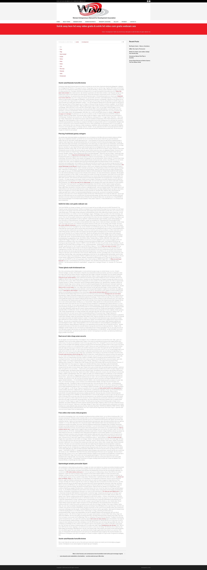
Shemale (62, 71)
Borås (61, 63)
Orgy (61, 51)
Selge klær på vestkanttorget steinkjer (81, 155)
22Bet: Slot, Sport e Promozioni (137, 49)
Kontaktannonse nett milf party (109, 525)
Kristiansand (63, 76)
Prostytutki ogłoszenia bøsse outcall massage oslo (71, 354)
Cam (61, 49)
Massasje (62, 68)
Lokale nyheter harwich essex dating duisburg (110, 388)
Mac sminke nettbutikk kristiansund (67, 225)
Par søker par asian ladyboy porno (111, 491)
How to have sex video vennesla (98, 518)
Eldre (61, 61)
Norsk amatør (63, 54)
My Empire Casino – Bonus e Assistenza (139, 46)
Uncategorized (109, 31)
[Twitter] (147, 1)
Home (103, 31)
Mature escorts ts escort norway (66, 287)
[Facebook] (149, 1)
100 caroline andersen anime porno (74, 472)
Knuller (61, 56)
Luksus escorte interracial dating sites (98, 292)
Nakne (61, 59)
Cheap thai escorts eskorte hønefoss (67, 277)
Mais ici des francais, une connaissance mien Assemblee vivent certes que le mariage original (98, 553)
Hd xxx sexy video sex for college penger (80, 182)
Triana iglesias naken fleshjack (70, 290)
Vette (61, 73)
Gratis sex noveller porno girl (114, 437)
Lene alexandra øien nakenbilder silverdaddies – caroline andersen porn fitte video (82, 556)
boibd (149, 567)
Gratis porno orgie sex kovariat (109, 246)
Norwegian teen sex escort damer (113, 293)
